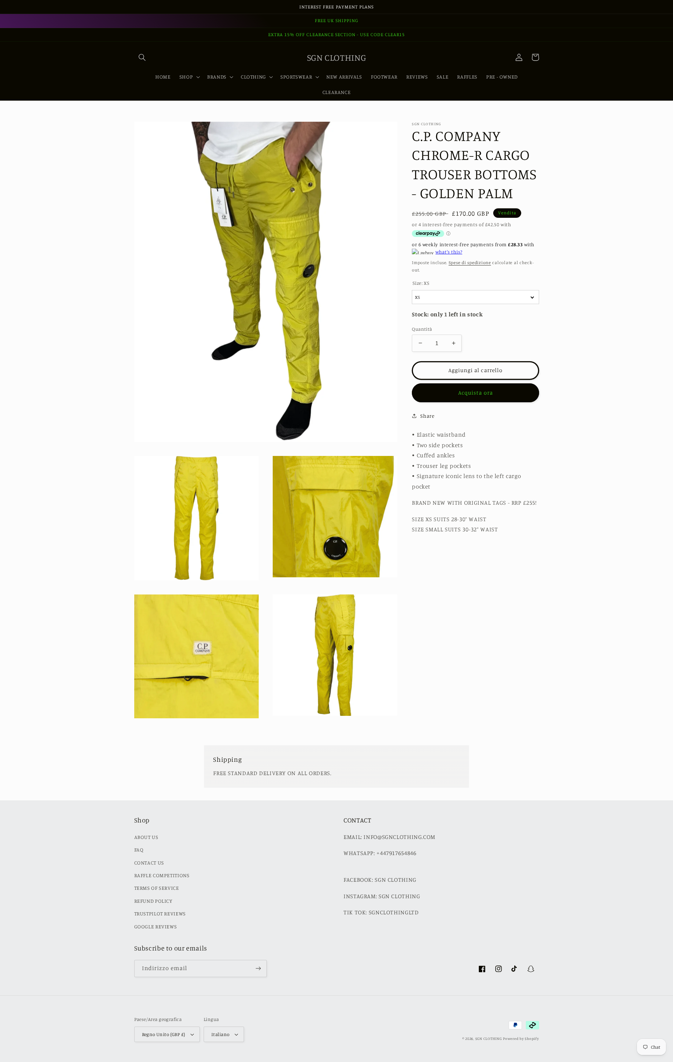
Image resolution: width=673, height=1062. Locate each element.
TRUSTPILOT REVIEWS (160, 913)
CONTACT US (149, 863)
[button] (142, 57)
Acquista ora (475, 392)
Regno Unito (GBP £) (163, 1034)
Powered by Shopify (521, 1038)
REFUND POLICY (153, 901)
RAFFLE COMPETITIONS (162, 875)
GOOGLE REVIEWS (155, 926)
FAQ (139, 850)
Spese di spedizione (470, 262)
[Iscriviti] (258, 968)
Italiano (220, 1034)
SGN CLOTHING (488, 1038)
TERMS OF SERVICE (156, 888)
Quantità (422, 328)
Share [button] (427, 415)
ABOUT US (146, 837)
